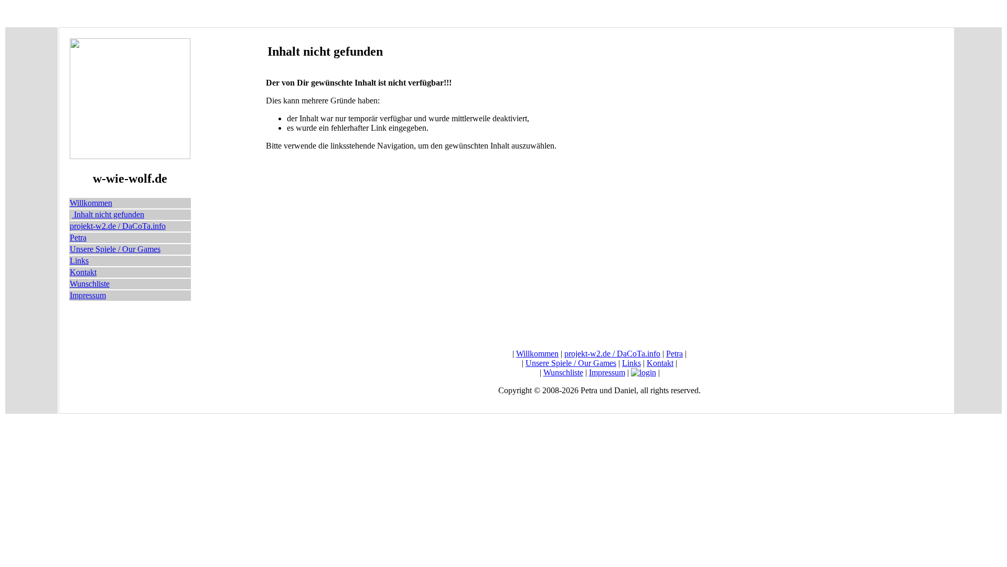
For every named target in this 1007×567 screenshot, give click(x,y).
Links (79, 260)
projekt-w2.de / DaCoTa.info (118, 226)
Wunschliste (90, 283)
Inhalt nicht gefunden (108, 214)
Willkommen (91, 202)
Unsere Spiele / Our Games (115, 249)
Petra (78, 237)
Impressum (88, 295)
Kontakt (83, 272)
